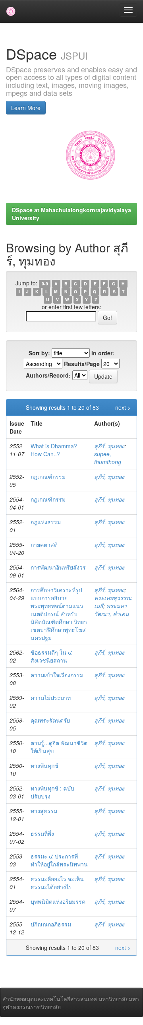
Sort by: (39, 353)
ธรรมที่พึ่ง (42, 833)
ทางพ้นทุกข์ (44, 765)
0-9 (45, 284)
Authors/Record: (48, 375)
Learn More (26, 108)
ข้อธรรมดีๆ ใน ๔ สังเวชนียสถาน (51, 656)
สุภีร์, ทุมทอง (109, 446)
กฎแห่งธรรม (46, 522)
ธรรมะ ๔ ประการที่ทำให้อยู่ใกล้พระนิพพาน (59, 860)
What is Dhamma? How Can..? (54, 450)
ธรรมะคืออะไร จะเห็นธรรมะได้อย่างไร (57, 883)
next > (123, 407)
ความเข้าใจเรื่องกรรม (57, 675)
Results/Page (82, 364)
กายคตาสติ (44, 544)
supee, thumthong (107, 458)
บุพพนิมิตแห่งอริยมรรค (58, 901)
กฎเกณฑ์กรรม (48, 477)
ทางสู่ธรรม (44, 811)
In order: (102, 353)
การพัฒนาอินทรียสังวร (58, 567)
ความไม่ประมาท (51, 697)
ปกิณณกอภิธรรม (51, 924)
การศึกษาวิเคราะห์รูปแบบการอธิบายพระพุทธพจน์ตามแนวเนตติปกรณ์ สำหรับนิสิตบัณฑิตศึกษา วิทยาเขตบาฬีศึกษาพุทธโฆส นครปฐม (59, 613)
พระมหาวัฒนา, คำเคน (111, 610)
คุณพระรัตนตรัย (50, 720)
